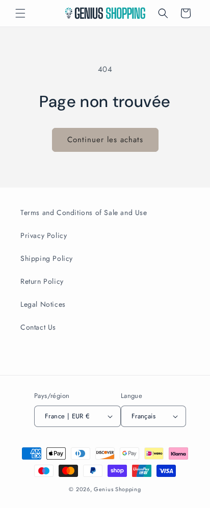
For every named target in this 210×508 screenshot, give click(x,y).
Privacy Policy (43, 235)
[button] (20, 13)
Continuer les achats (105, 139)
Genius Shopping (117, 489)
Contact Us (38, 327)
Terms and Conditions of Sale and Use (83, 212)
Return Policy (42, 281)
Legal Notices (43, 304)
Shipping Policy (46, 258)
